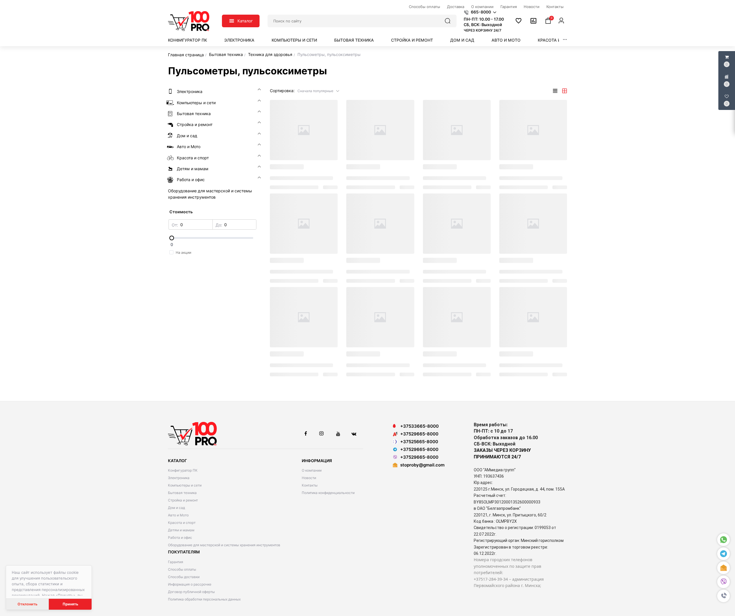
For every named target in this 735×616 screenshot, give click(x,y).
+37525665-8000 (419, 441)
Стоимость (181, 211)
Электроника (239, 40)
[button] (723, 595)
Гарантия (175, 562)
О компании (312, 470)
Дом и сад (462, 40)
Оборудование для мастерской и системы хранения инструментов (224, 545)
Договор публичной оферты (191, 592)
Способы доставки (184, 577)
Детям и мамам (181, 530)
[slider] (212, 238)
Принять (70, 604)
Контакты (310, 485)
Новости (309, 478)
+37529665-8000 (419, 434)
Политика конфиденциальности (328, 493)
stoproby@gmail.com (422, 465)
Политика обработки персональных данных (204, 599)
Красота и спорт (557, 40)
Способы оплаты (182, 569)
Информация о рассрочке (189, 584)
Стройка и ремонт (412, 40)
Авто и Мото (506, 40)
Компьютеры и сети (294, 40)
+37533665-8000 (419, 426)
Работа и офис (180, 537)
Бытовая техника (354, 40)
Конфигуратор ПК (187, 40)
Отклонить (27, 604)
